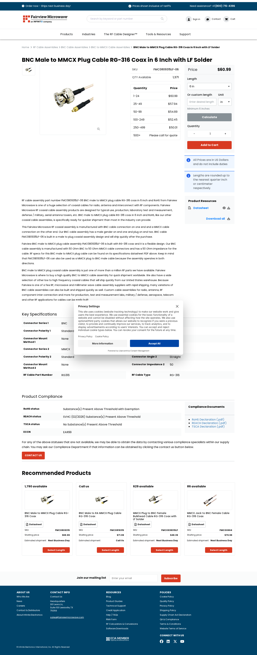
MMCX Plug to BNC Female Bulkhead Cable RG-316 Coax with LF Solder (154, 516)
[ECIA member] (117, 639)
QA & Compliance (169, 619)
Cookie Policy (167, 596)
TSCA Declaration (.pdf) (208, 427)
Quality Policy (167, 601)
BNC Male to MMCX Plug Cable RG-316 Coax (47, 515)
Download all (216, 219)
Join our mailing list (91, 578)
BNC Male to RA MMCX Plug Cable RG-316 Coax (100, 515)
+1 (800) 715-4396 (223, 6)
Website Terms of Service (173, 628)
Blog (108, 596)
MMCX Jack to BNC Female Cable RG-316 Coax (208, 515)
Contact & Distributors (28, 610)
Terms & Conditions (170, 623)
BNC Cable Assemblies (74, 47)
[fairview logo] (45, 19)
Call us (84, 486)
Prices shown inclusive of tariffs (152, 6)
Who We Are (23, 596)
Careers (21, 605)
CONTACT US (33, 455)
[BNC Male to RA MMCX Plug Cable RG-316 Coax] (101, 495)
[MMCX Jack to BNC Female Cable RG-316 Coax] (209, 495)
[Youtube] (182, 642)
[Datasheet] (225, 208)
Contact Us (56, 596)
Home (25, 47)
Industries (88, 34)
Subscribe (171, 578)
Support (185, 34)
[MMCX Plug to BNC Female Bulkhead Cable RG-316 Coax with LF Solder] (155, 495)
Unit (221, 95)
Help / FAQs (112, 614)
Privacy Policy (167, 605)
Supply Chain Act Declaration (175, 614)
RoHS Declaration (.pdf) (208, 420)
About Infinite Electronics (29, 614)
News (19, 601)
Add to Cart (209, 145)
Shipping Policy (168, 610)
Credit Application (115, 610)
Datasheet (201, 208)
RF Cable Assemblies (45, 47)
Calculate (209, 117)
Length (192, 79)
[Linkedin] (168, 642)
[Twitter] (175, 642)
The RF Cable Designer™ (120, 34)
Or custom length (199, 95)
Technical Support (116, 605)
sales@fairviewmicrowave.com (67, 617)
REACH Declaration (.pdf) (209, 423)
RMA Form (111, 619)
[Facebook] (161, 642)
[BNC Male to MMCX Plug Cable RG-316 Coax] (47, 495)
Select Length (56, 550)
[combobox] (127, 18)
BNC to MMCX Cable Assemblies (110, 47)
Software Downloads (117, 628)
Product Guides (114, 601)
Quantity (193, 126)
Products (66, 34)
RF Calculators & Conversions (122, 623)
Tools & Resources (158, 34)
